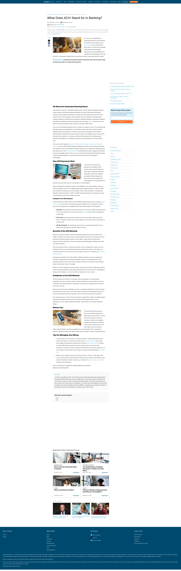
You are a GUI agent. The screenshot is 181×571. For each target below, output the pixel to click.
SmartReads (113, 1)
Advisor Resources (116, 150)
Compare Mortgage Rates (118, 103)
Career (112, 156)
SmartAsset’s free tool (93, 343)
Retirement (71, 1)
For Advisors (105, 1)
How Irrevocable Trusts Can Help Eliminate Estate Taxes (98, 517)
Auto (112, 153)
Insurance (113, 182)
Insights (113, 179)
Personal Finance (115, 194)
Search (48, 534)
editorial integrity (61, 29)
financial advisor (58, 59)
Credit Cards (114, 162)
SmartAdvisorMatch (51, 550)
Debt (112, 171)
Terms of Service (138, 534)
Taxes (65, 1)
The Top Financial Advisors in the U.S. (121, 93)
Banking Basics (65, 14)
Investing (97, 1)
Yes (57, 398)
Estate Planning (115, 173)
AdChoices (136, 539)
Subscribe (121, 121)
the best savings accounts (95, 360)
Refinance (113, 200)
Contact (4, 534)
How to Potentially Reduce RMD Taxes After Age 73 (80, 517)
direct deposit (87, 45)
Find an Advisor (133, 1)
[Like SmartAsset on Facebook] (91, 535)
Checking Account (57, 14)
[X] (49, 41)
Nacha (90, 121)
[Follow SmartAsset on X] (91, 537)
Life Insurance (114, 188)
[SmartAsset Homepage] (49, 1)
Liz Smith (57, 374)
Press (48, 547)
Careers (4, 536)
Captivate (49, 541)
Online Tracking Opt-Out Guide (141, 543)
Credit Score (114, 165)
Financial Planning (81, 1)
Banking (90, 1)
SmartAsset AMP (50, 543)
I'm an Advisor (124, 1)
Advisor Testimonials (51, 545)
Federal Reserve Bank (71, 151)
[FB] (49, 43)
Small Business (115, 205)
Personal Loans (115, 197)
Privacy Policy (137, 536)
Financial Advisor (115, 176)
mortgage (85, 212)
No (57, 400)
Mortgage (58, 1)
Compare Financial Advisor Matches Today (122, 86)
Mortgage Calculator (116, 101)
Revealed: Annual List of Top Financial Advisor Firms (60, 517)
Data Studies (114, 168)
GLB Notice (136, 541)
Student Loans (114, 208)
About (48, 536)
